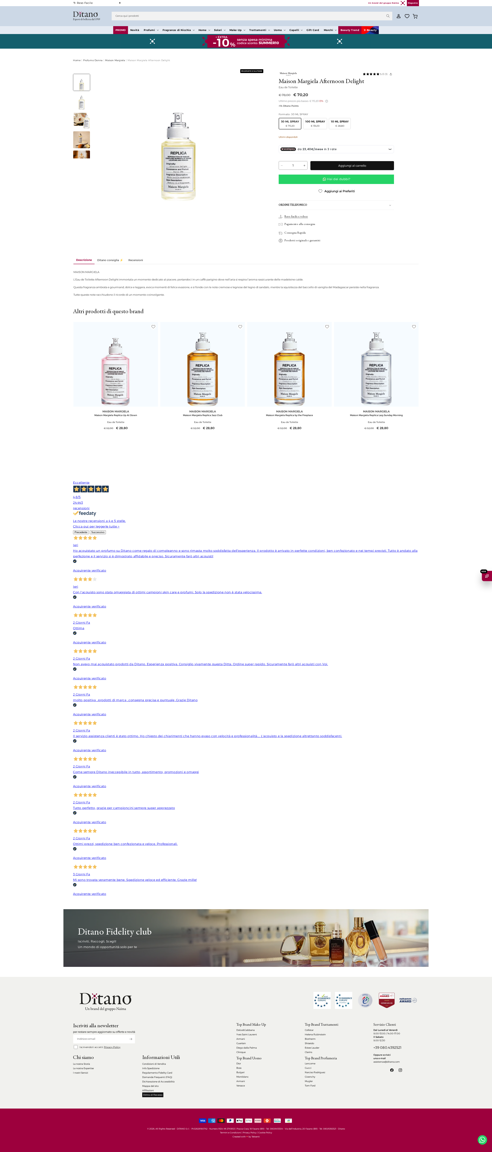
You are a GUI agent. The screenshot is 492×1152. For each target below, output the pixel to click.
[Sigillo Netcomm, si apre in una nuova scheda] (365, 1000)
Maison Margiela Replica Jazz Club (202, 415)
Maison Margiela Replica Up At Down (115, 415)
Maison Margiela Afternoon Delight (149, 60)
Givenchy (310, 1076)
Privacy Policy (112, 1047)
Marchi (328, 30)
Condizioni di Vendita (154, 1063)
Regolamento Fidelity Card (157, 1072)
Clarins (308, 1052)
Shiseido (309, 1043)
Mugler (309, 1081)
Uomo (278, 30)
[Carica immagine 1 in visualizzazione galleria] (81, 82)
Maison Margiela (115, 60)
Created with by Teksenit (246, 1136)
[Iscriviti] (130, 1039)
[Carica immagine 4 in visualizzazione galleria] (81, 139)
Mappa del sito (150, 1086)
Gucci (308, 1067)
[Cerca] (388, 16)
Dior (238, 1063)
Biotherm (310, 1038)
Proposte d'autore (251, 71)
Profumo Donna (93, 60)
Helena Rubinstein (315, 1034)
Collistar (309, 1030)
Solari (218, 30)
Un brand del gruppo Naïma (383, 3)
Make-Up (235, 30)
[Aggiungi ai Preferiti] (153, 326)
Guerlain (241, 1043)
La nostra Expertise (83, 1068)
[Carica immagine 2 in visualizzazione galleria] (81, 101)
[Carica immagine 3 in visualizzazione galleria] (81, 120)
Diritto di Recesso (152, 1094)
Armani (240, 1038)
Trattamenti (257, 30)
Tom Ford (310, 1085)
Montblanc (242, 1076)
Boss (238, 1067)
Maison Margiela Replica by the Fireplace (289, 415)
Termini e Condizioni (230, 1132)
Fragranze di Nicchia (177, 30)
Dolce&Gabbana (245, 1030)
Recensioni (135, 260)
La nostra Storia (81, 1063)
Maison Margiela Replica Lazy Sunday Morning (376, 415)
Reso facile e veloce (296, 216)
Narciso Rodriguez (315, 1072)
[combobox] (252, 16)
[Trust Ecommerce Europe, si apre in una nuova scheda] (322, 1000)
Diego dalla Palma (246, 1047)
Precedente (81, 532)
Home (203, 30)
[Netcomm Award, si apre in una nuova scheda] (386, 1000)
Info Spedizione (151, 1068)
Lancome (310, 1063)
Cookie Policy (265, 1132)
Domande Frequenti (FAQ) (157, 1077)
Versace (240, 1085)
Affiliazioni (148, 1090)
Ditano (341, 1128)
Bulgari (240, 1072)
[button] (150, 30)
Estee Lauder (312, 1047)
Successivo (97, 532)
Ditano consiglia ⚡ (110, 260)
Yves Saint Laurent (246, 1034)
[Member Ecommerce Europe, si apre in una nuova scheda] (343, 1000)
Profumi (149, 30)
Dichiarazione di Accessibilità (158, 1081)
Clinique (241, 1052)
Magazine (413, 3)
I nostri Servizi (80, 1072)
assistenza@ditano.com (386, 1061)
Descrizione (84, 260)
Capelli (294, 30)
